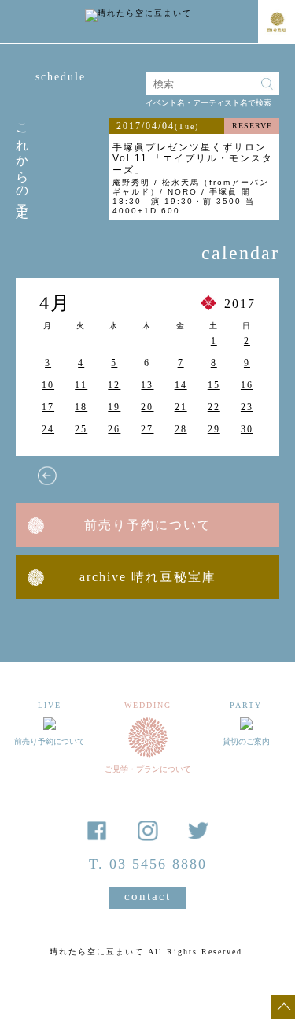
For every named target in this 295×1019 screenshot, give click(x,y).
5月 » (243, 475)
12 (114, 385)
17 (48, 407)
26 (114, 429)
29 (214, 429)
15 (214, 385)
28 (181, 429)
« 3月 (47, 475)
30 (247, 429)
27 (147, 429)
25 (81, 429)
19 (114, 407)
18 (81, 407)
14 (181, 385)
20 (147, 407)
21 (181, 407)
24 (48, 429)
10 (48, 385)
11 (81, 385)
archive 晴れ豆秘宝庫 (147, 577)
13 (147, 385)
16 (247, 385)
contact (147, 896)
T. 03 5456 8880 (148, 864)
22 (214, 407)
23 (247, 407)
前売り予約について (148, 525)
